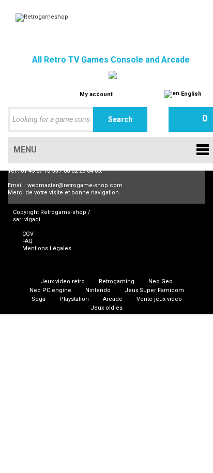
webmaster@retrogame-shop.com (75, 185)
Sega (38, 299)
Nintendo (98, 290)
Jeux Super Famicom (154, 290)
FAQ (27, 241)
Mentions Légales (46, 248)
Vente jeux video (159, 299)
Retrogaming (116, 281)
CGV (28, 234)
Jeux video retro (62, 281)
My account (96, 94)
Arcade (113, 299)
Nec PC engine (50, 290)
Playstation (74, 299)
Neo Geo (160, 281)
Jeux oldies (106, 307)
